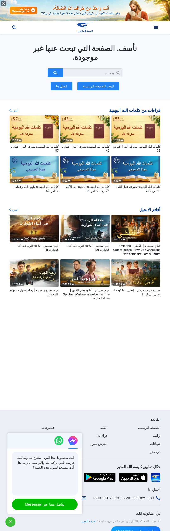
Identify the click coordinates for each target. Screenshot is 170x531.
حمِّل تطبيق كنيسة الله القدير (138, 466)
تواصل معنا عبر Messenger (44, 504)
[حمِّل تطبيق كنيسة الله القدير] (155, 477)
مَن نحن (155, 452)
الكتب (103, 428)
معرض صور (99, 443)
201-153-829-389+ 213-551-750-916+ (123, 498)
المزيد (14, 110)
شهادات (155, 443)
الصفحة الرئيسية (149, 428)
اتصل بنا (61, 86)
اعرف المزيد (88, 521)
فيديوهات (48, 428)
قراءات (102, 436)
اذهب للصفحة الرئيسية (98, 86)
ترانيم (156, 436)
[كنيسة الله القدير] (85, 27)
